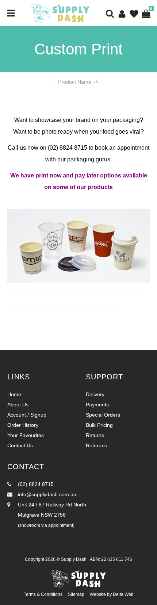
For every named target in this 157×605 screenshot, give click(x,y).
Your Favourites (25, 435)
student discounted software (104, 293)
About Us (17, 404)
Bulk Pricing (99, 425)
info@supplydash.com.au (46, 494)
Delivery (95, 394)
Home (14, 394)
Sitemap (76, 594)
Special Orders (103, 415)
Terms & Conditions (43, 594)
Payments (97, 404)
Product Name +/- (78, 82)
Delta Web (123, 594)
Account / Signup (26, 415)
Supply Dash (74, 559)
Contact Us (20, 445)
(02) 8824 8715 (35, 484)
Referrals (96, 445)
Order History (22, 425)
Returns (95, 435)
